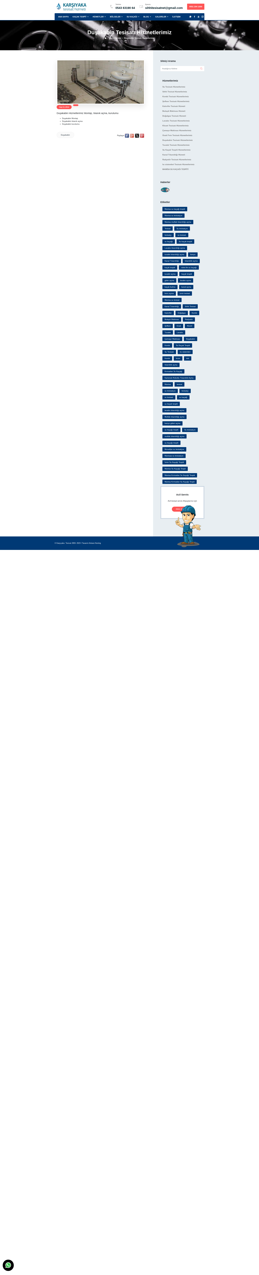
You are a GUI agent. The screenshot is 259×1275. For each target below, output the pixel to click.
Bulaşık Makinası (172, 319)
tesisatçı (168, 235)
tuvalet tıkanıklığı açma (174, 254)
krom (178, 358)
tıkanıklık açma (191, 261)
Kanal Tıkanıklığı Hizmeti (173, 155)
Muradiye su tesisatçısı (174, 449)
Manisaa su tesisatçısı (174, 456)
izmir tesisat (185, 293)
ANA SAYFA (63, 17)
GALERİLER (161, 17)
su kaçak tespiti (171, 404)
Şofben (168, 326)
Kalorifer (168, 313)
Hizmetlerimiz (115, 38)
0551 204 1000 (195, 7)
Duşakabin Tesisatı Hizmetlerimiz (177, 140)
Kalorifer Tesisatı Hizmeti (173, 106)
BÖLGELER (117, 16)
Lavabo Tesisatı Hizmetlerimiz (176, 121)
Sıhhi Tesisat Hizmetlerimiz (174, 92)
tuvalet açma (170, 274)
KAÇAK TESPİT (81, 16)
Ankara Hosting (95, 543)
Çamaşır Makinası (172, 339)
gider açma (169, 280)
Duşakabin (65, 135)
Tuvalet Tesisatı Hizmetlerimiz (176, 145)
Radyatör (189, 319)
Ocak (179, 326)
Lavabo (180, 332)
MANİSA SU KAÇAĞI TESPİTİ (175, 169)
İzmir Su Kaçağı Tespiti (174, 462)
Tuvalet (168, 332)
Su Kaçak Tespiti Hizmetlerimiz (176, 150)
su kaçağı (169, 241)
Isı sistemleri (185, 352)
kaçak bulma (170, 287)
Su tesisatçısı (182, 228)
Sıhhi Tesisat (190, 306)
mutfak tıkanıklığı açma (174, 436)
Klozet (189, 326)
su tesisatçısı (170, 391)
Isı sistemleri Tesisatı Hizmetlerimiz (178, 164)
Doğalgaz (182, 313)
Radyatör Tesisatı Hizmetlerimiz (176, 159)
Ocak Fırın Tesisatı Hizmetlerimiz (177, 135)
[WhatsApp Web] (190, 16)
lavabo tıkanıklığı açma (174, 410)
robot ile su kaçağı (189, 267)
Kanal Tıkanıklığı (172, 261)
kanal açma (186, 287)
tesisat (179, 384)
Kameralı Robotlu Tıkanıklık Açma (179, 378)
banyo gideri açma (172, 423)
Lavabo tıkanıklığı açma (175, 248)
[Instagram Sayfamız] (203, 16)
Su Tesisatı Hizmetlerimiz (173, 87)
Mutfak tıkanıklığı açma (174, 417)
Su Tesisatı (169, 352)
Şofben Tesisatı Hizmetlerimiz (175, 101)
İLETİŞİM (176, 17)
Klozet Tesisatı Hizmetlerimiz (175, 126)
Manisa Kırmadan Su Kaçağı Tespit (180, 482)
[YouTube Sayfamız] (198, 16)
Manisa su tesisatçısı (173, 215)
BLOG (148, 16)
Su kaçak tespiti (185, 241)
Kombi (194, 313)
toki (187, 358)
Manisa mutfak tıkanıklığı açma (178, 222)
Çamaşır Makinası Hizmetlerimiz (176, 130)
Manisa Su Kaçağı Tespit (175, 469)
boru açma (169, 293)
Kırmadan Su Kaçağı (173, 371)
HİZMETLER (100, 16)
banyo (192, 254)
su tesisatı (182, 235)
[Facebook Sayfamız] (194, 16)
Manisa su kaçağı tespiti (175, 209)
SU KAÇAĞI (134, 16)
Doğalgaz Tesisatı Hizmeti (174, 116)
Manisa (168, 384)
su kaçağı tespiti (171, 430)
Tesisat (168, 228)
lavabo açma (185, 280)
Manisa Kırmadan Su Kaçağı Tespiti (180, 475)
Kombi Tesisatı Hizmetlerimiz (175, 96)
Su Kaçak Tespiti (183, 345)
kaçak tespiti (170, 267)
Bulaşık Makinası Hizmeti (173, 111)
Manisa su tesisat (172, 300)
